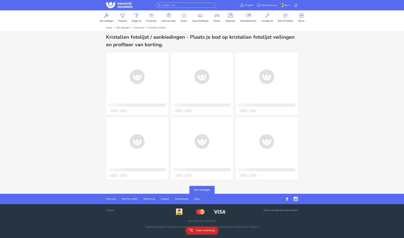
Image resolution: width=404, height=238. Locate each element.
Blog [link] (196, 199)
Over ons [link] (111, 199)
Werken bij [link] (149, 199)
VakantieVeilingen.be (223, 226)
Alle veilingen (123, 27)
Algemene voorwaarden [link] (286, 210)
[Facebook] (284, 199)
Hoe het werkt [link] (130, 199)
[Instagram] (293, 199)
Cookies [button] (110, 210)
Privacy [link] (267, 210)
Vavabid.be (240, 226)
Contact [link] (165, 199)
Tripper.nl (254, 226)
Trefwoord (139, 27)
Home (109, 27)
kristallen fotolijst (157, 27)
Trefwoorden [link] (182, 199)
